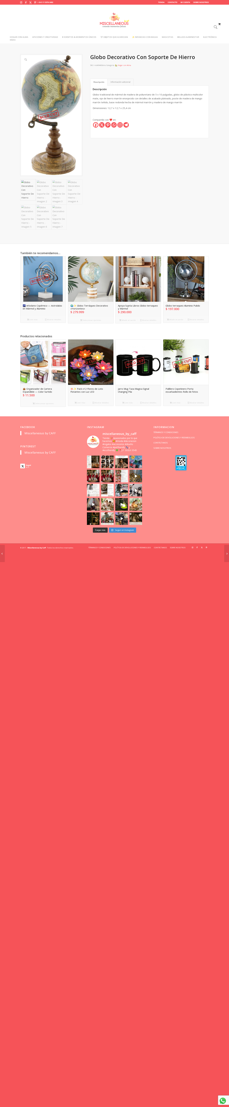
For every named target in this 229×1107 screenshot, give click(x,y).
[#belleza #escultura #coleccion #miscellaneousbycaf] (121, 518)
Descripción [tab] (98, 82)
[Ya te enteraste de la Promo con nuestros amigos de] (135, 518)
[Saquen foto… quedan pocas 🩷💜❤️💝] (93, 504)
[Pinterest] (108, 125)
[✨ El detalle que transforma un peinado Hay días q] (107, 462)
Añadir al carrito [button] (128, 320)
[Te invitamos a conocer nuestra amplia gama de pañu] (93, 490)
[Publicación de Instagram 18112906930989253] (121, 462)
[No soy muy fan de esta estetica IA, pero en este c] (93, 462)
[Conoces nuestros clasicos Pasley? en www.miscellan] (135, 462)
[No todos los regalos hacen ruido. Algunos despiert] (135, 504)
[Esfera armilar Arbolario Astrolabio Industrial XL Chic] (2, 553)
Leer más (33, 319)
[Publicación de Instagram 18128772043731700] (107, 490)
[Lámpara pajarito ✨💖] (121, 504)
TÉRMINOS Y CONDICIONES (165, 432)
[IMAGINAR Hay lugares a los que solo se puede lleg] (107, 504)
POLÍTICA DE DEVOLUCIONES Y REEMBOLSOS (174, 437)
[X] (102, 125)
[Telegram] (126, 125)
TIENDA (161, 2)
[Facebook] (95, 125)
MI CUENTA (185, 2)
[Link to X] (30, 2)
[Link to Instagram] (21, 2)
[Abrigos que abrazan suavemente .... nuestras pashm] (107, 518)
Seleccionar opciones (91, 320)
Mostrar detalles (53, 319)
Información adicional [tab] (120, 82)
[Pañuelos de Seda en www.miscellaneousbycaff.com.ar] (121, 476)
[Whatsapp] (114, 125)
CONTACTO (172, 2)
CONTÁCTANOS (160, 442)
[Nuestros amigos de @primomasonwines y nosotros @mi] (93, 518)
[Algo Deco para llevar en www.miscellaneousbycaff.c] (135, 476)
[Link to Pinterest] (35, 2)
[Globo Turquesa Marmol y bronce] (226, 553)
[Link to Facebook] (26, 2)
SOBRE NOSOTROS (201, 2)
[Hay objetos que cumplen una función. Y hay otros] (135, 490)
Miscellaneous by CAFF (40, 433)
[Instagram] (120, 125)
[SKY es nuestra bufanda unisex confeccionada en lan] (93, 476)
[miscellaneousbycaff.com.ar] (114, 24)
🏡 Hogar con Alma (123, 65)
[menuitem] (161, 2)
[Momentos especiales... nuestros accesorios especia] (121, 490)
